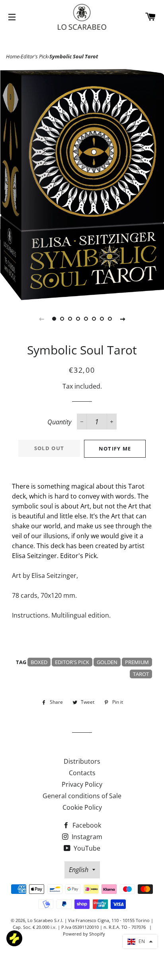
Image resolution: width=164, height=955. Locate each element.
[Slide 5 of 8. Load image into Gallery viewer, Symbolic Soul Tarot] (86, 319)
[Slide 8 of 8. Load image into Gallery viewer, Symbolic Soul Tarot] (110, 319)
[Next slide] (122, 318)
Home (12, 56)
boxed (39, 662)
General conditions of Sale (82, 795)
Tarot (141, 674)
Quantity (59, 422)
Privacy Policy (82, 784)
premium (137, 662)
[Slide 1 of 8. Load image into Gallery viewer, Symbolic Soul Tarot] (54, 319)
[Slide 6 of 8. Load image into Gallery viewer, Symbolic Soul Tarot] (94, 319)
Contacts (82, 772)
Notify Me (115, 448)
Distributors (82, 761)
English (78, 869)
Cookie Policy (82, 807)
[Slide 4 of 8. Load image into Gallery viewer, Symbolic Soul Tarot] (78, 319)
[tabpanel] (82, 184)
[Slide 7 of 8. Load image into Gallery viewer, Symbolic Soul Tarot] (102, 319)
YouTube (86, 848)
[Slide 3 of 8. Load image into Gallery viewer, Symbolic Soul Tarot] (70, 319)
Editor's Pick (34, 56)
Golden (107, 662)
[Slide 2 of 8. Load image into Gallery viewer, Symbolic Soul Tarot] (62, 319)
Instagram (86, 836)
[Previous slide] (41, 318)
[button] (140, 941)
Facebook (86, 825)
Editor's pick (72, 662)
